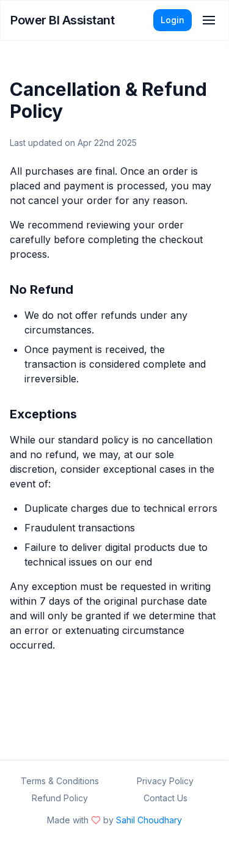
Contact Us (165, 798)
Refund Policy (60, 798)
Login (172, 20)
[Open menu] (209, 20)
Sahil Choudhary (149, 820)
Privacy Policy (165, 781)
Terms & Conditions (60, 781)
